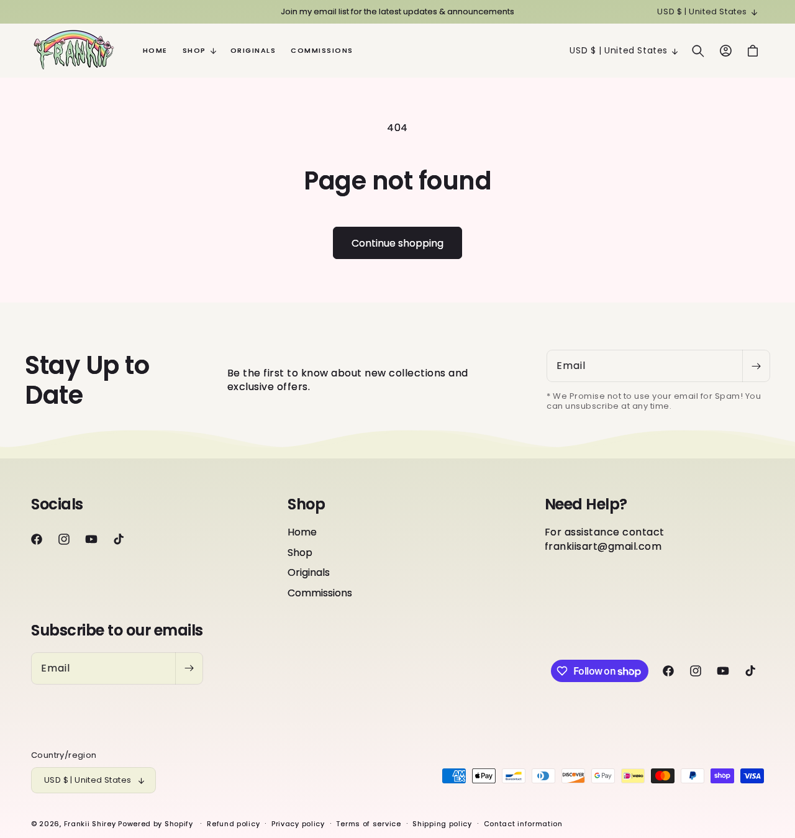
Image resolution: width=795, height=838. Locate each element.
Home (302, 532)
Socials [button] (57, 505)
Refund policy (233, 824)
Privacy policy (298, 824)
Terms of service (368, 824)
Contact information (523, 824)
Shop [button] (306, 505)
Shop (300, 552)
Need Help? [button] (586, 505)
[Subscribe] (756, 366)
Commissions (320, 593)
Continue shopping (397, 243)
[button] (199, 50)
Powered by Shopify (155, 824)
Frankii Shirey (90, 824)
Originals (309, 572)
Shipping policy (442, 824)
